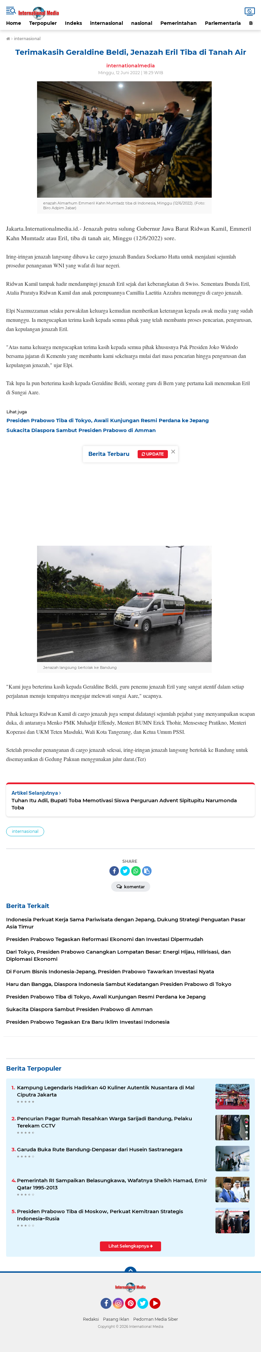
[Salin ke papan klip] (147, 871)
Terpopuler (43, 23)
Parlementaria (223, 23)
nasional (141, 23)
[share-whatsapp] (136, 871)
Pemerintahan (178, 23)
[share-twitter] (125, 871)
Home (13, 23)
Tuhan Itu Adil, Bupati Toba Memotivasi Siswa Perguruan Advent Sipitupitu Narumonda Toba (124, 804)
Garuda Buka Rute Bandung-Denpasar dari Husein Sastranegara (99, 1149)
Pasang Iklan (116, 1319)
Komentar (134, 886)
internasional (106, 23)
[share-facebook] (114, 871)
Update (154, 454)
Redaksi (91, 1319)
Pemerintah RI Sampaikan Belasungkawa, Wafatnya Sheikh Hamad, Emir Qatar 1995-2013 (112, 1184)
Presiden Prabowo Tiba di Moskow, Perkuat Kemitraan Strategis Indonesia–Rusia (100, 1215)
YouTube (160, 1312)
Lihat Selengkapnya (129, 1246)
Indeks (73, 23)
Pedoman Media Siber (155, 1319)
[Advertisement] (130, 487)
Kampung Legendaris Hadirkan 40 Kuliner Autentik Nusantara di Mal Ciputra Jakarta (105, 1091)
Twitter (145, 1312)
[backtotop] (130, 1273)
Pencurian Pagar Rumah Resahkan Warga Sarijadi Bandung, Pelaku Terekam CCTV (104, 1122)
